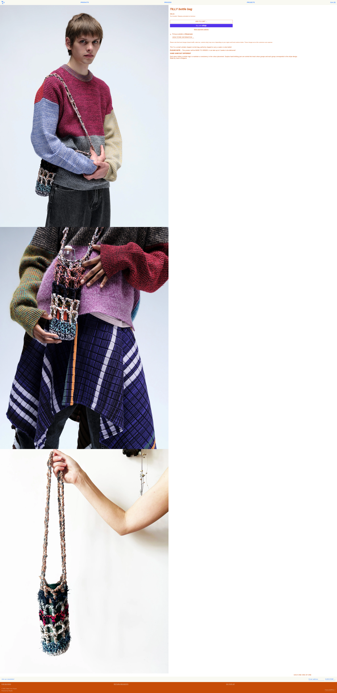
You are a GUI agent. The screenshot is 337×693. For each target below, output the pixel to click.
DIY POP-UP (230, 684)
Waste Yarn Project (11, 688)
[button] (333, 2)
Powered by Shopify (7, 690)
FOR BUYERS (6, 684)
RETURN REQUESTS (121, 684)
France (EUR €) (329, 689)
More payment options (201, 29)
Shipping (180, 16)
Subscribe (329, 679)
